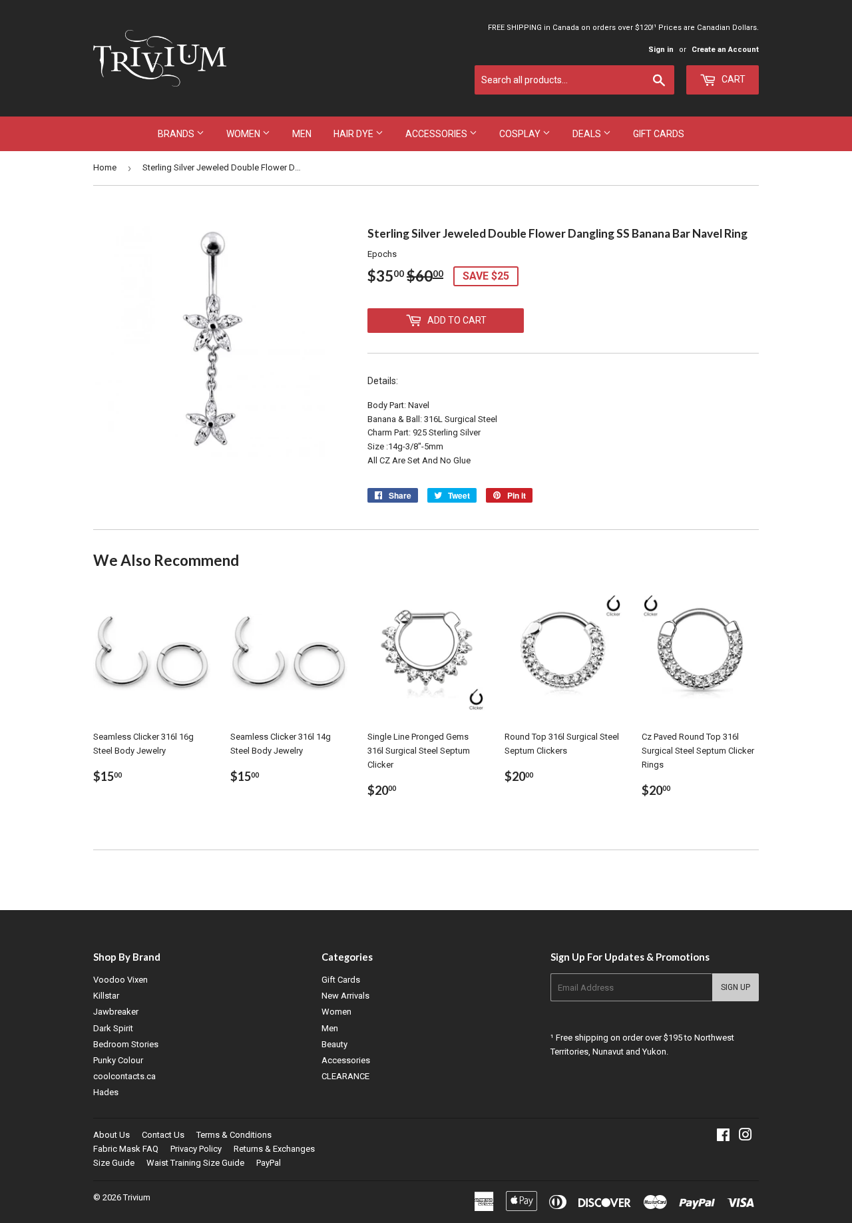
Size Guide (113, 1163)
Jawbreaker (115, 1012)
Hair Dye (354, 133)
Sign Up (735, 987)
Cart (733, 79)
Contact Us (163, 1135)
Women (244, 133)
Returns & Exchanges (274, 1149)
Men (302, 133)
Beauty (334, 1044)
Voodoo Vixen (120, 980)
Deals (587, 133)
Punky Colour (118, 1060)
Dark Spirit (113, 1028)
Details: (382, 380)
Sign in (661, 49)
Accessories (437, 133)
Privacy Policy (196, 1149)
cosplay (520, 133)
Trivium (136, 1197)
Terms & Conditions (234, 1135)
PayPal (268, 1163)
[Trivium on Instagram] (745, 1137)
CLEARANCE (345, 1076)
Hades (105, 1092)
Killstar (106, 996)
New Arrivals (345, 996)
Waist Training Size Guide (195, 1163)
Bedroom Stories (125, 1044)
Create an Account (725, 49)
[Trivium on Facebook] (723, 1137)
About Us (111, 1135)
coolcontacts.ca (124, 1076)
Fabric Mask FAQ (125, 1149)
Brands (177, 133)
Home (104, 167)
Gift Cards (658, 133)
